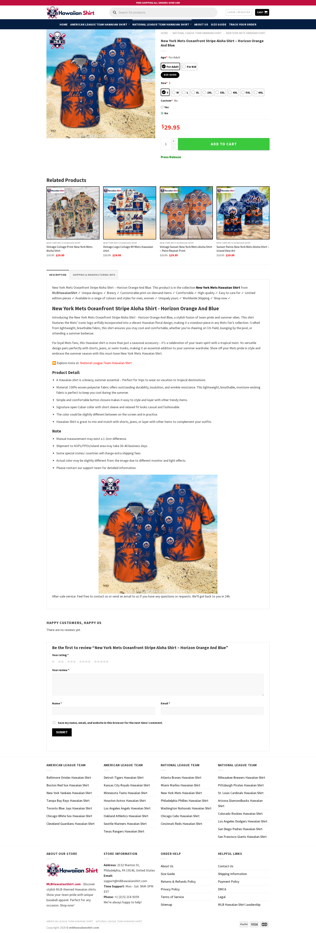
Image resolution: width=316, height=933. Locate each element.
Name (57, 703)
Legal (221, 897)
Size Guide (218, 24)
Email (165, 703)
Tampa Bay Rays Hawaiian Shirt (68, 800)
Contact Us (225, 866)
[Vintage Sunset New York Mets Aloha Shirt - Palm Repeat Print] (186, 213)
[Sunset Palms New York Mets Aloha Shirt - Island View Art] (243, 213)
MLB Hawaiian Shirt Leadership (239, 904)
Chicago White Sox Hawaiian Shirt (69, 816)
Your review (60, 670)
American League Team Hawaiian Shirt (98, 24)
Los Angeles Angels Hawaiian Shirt (127, 808)
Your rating (60, 655)
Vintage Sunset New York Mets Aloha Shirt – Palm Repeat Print (186, 248)
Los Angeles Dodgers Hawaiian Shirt (242, 821)
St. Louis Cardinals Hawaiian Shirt (241, 793)
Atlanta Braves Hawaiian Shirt (181, 777)
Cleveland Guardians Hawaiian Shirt (70, 824)
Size (164, 83)
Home (64, 24)
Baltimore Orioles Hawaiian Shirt (68, 777)
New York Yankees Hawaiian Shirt (69, 793)
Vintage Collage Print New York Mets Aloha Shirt (69, 248)
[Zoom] (52, 133)
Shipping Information (232, 874)
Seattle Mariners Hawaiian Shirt (125, 824)
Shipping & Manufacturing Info (94, 274)
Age (164, 57)
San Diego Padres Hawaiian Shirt (240, 829)
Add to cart (224, 144)
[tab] (57, 274)
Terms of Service (172, 897)
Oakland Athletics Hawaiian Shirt (126, 816)
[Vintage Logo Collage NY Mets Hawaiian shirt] (130, 213)
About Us (201, 24)
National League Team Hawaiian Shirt (160, 24)
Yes (166, 107)
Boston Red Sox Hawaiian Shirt (67, 785)
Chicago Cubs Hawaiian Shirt (180, 816)
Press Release (171, 157)
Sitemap (166, 904)
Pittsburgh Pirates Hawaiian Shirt (241, 785)
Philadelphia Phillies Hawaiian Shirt (184, 800)
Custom (167, 100)
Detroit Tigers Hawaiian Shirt (124, 777)
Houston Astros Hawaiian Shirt (125, 800)
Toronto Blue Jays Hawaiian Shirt (69, 808)
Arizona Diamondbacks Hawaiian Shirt (240, 803)
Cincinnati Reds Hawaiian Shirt (181, 824)
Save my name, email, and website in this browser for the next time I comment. (110, 723)
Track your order (242, 24)
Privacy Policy (170, 889)
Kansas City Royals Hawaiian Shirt (127, 785)
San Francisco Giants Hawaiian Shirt (242, 837)
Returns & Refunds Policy (178, 881)
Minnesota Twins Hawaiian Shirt (125, 793)
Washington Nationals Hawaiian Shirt (186, 808)
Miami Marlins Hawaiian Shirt (180, 785)
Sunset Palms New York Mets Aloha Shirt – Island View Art (243, 248)
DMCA (222, 889)
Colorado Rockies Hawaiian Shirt (240, 813)
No (166, 113)
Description (57, 274)
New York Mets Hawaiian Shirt (246, 33)
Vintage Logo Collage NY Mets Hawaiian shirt (128, 248)
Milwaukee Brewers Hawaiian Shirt (241, 777)
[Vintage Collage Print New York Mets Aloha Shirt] (73, 213)
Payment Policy (228, 881)
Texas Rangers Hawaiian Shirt (124, 831)
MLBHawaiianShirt (64, 293)
